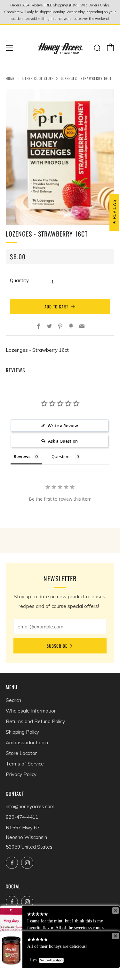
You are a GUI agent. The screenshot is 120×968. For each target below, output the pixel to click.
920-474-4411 (22, 817)
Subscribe (57, 646)
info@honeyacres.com (30, 806)
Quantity (19, 280)
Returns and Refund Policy (35, 721)
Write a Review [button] (63, 425)
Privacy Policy (21, 774)
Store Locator (21, 753)
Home (10, 78)
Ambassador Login (27, 742)
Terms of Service (25, 764)
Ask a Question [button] (63, 441)
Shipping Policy (22, 732)
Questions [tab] (62, 456)
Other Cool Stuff (37, 78)
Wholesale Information (31, 711)
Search (13, 700)
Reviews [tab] (22, 456)
